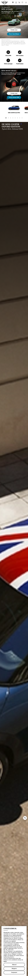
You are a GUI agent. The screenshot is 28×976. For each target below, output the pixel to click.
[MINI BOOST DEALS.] (14, 85)
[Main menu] (26, 2)
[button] (16, 2)
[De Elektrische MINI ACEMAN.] (14, 21)
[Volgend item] (26, 108)
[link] (13, 2)
